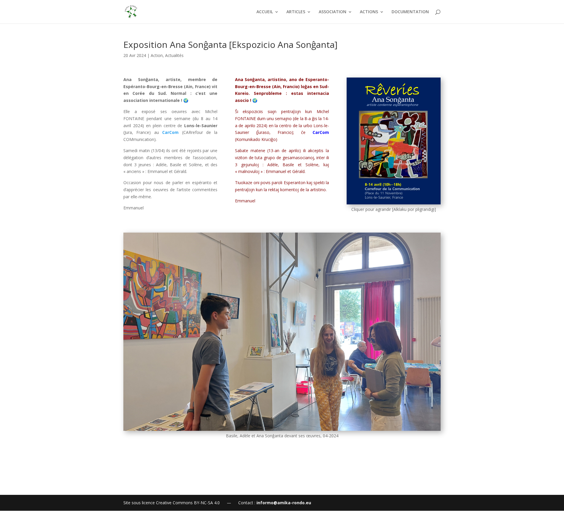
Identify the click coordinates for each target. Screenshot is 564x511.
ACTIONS (369, 12)
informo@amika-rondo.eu (283, 502)
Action (157, 55)
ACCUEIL (264, 12)
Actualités (174, 55)
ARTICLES (295, 12)
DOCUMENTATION (410, 12)
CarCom (170, 132)
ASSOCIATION (332, 12)
